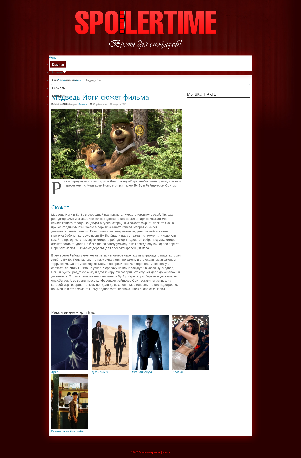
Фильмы (82, 104)
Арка (54, 372)
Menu (52, 57)
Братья (177, 372)
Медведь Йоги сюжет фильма (100, 97)
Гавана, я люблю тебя (67, 431)
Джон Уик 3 (100, 372)
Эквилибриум (142, 372)
